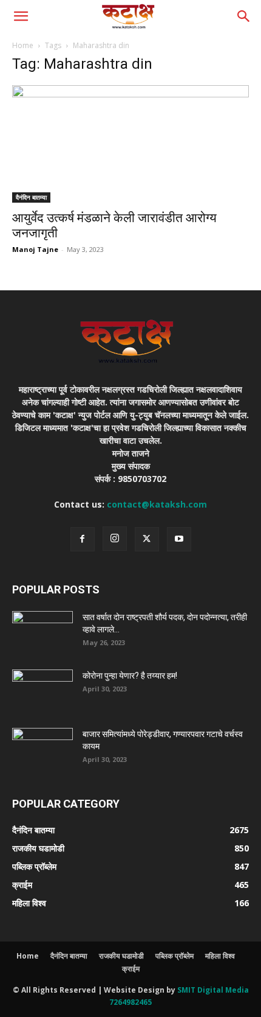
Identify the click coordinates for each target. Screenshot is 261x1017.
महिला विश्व (220, 956)
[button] (20, 16)
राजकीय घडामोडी (121, 956)
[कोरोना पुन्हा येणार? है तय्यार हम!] (42, 690)
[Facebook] (82, 539)
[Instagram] (115, 538)
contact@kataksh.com (157, 504)
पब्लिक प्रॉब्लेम (174, 956)
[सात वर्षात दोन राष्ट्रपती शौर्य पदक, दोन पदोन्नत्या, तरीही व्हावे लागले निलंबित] (42, 632)
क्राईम (131, 968)
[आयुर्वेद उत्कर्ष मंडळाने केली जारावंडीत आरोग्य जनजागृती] (130, 144)
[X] (147, 539)
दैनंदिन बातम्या (31, 197)
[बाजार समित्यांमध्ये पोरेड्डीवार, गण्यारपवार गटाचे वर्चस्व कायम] (42, 749)
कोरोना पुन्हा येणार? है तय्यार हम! (130, 675)
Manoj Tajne (35, 249)
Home (22, 45)
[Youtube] (179, 539)
